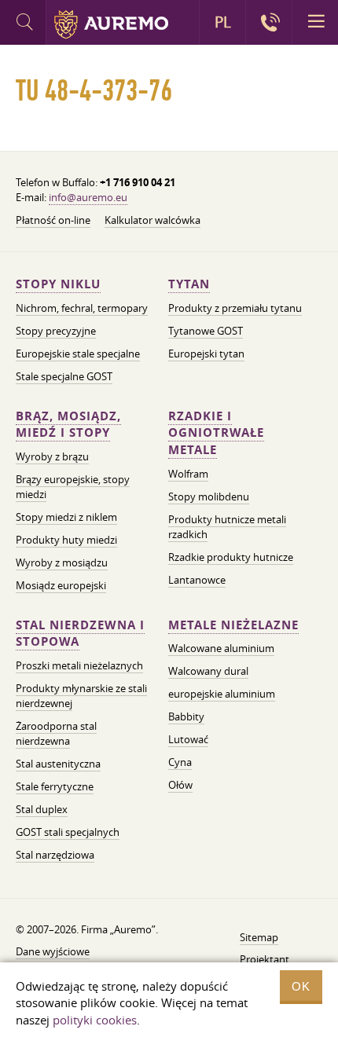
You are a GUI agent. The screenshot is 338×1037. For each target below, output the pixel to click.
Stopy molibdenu (208, 496)
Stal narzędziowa (55, 855)
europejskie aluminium (221, 694)
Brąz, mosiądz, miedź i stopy (68, 425)
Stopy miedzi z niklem (66, 517)
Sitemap (259, 937)
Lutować (188, 739)
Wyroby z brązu (52, 456)
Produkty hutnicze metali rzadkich (227, 526)
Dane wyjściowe (53, 951)
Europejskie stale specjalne (78, 353)
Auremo (111, 24)
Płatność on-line (53, 220)
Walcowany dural (208, 671)
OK (301, 986)
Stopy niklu (58, 284)
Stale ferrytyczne (55, 786)
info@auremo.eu (88, 197)
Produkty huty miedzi (66, 540)
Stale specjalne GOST (64, 376)
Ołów (180, 785)
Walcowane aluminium (221, 648)
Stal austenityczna (58, 764)
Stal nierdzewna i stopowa (80, 633)
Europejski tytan (206, 353)
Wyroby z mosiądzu (62, 562)
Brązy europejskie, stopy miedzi (73, 486)
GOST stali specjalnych (67, 832)
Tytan (189, 284)
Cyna (180, 762)
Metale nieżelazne (233, 625)
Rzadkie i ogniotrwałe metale (216, 433)
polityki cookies (95, 1020)
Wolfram (188, 474)
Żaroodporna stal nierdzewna (56, 733)
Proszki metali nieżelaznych (79, 665)
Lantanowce (197, 580)
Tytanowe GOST (205, 331)
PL (223, 22)
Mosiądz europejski (61, 585)
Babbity (186, 716)
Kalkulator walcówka (152, 220)
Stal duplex (42, 809)
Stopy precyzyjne (56, 331)
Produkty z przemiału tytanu (235, 308)
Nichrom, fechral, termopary (82, 308)
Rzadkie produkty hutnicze (230, 557)
